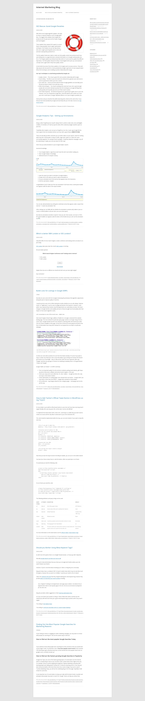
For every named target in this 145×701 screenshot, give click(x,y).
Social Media (93, 68)
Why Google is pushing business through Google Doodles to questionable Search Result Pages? (99, 24)
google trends (39, 681)
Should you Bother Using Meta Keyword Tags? (54, 547)
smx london (64, 279)
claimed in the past (46, 576)
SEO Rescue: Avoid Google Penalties (50, 26)
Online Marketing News (53, 277)
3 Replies (38, 630)
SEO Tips (61, 613)
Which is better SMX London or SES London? (53, 233)
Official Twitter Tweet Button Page (69, 532)
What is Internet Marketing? (72, 12)
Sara (78, 224)
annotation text (45, 224)
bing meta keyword (68, 611)
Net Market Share (47, 604)
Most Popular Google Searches (50, 681)
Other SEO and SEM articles (54, 386)
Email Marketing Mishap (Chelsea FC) (98, 28)
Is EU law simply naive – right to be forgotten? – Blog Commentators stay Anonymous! (99, 38)
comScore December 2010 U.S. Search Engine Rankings (56, 607)
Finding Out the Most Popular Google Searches (72, 679)
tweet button (64, 536)
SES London (39, 246)
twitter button (51, 538)
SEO (57, 613)
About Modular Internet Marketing (53, 12)
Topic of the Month (94, 69)
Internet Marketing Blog (48, 7)
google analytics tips (62, 224)
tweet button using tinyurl (73, 536)
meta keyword (44, 613)
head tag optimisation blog (65, 593)
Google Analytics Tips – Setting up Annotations (54, 116)
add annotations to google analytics (70, 222)
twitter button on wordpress (61, 538)
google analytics (53, 224)
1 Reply (38, 294)
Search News (67, 277)
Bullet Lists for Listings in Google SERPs (51, 291)
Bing (63, 611)
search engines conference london (48, 279)
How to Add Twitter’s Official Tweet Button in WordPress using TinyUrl (59, 399)
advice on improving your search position (50, 578)
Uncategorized (93, 71)
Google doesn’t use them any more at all (51, 558)
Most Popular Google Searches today (66, 681)
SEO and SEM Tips (52, 106)
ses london (58, 279)
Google (75, 611)
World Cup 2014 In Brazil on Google (98, 42)
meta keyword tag (52, 613)
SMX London (59, 246)
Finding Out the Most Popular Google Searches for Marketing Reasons (56, 625)
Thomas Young (70, 106)
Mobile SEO (92, 53)
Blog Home (39, 12)
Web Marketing (55, 388)
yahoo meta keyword (68, 613)
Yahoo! (75, 613)
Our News (61, 277)
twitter (46, 538)
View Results (60, 266)
